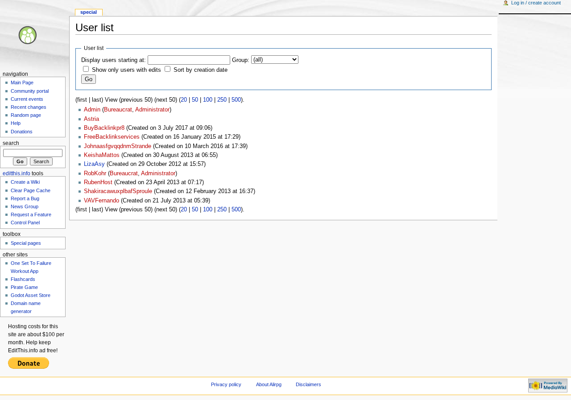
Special (88, 12)
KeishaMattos (102, 155)
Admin (92, 110)
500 (236, 100)
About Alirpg (268, 384)
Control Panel (25, 222)
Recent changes (28, 107)
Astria (91, 119)
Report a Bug (25, 198)
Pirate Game (24, 287)
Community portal (30, 91)
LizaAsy (94, 164)
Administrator (152, 110)
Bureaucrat (118, 110)
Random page (26, 115)
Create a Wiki (25, 182)
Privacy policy (226, 384)
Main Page (22, 82)
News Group (24, 206)
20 (184, 100)
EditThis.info (16, 173)
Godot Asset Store (30, 295)
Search (11, 143)
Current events (27, 99)
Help (16, 123)
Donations (22, 131)
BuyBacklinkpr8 (104, 128)
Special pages (26, 243)
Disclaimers (308, 384)
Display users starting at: (113, 60)
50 (195, 100)
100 (207, 100)
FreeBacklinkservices (112, 137)
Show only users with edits (126, 70)
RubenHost (98, 182)
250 (222, 100)
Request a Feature (31, 214)
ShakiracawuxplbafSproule (118, 191)
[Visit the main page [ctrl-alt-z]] (34, 34)
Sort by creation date (201, 70)
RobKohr (95, 173)
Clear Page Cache (30, 190)
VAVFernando (101, 201)
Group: (240, 60)
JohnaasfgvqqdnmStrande (117, 146)
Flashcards (23, 279)
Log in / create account (536, 2)
